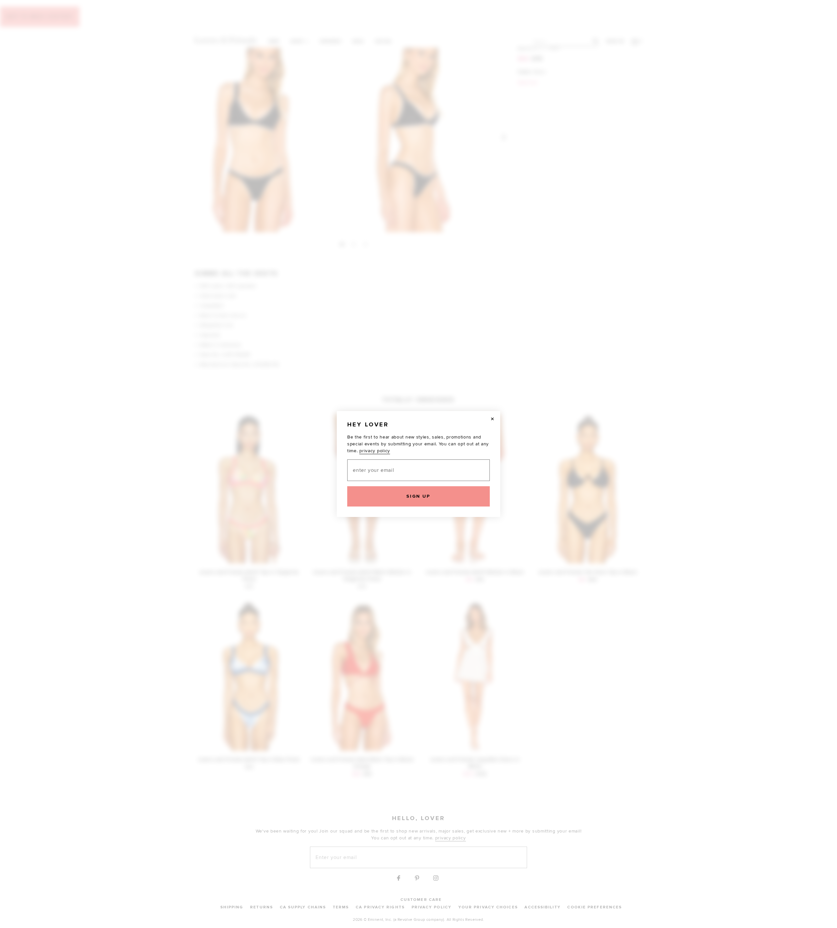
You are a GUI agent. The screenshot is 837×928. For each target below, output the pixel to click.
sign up (418, 496)
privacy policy (374, 451)
